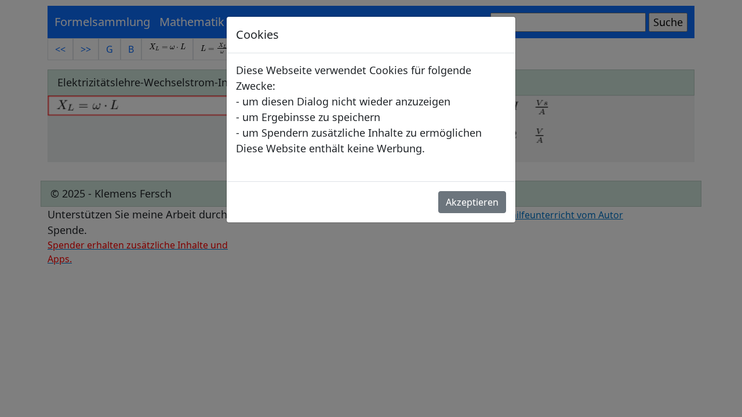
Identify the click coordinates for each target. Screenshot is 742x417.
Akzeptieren (472, 202)
